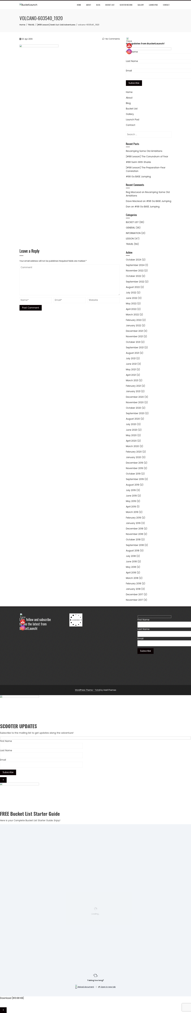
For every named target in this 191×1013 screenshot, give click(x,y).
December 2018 (134, 528)
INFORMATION (133, 233)
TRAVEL (129, 244)
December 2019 (134, 462)
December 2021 (134, 331)
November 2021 (134, 336)
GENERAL (130, 227)
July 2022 (131, 292)
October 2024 (133, 259)
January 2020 (133, 457)
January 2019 (133, 523)
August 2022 (133, 287)
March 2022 (132, 314)
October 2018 (133, 539)
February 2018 (133, 583)
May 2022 (131, 303)
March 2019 (132, 512)
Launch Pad (153, 4)
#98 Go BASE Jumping (138, 176)
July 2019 (131, 490)
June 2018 (131, 561)
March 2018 (132, 578)
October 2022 (133, 276)
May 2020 (131, 435)
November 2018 (134, 534)
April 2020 (131, 440)
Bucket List (109, 4)
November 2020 (135, 402)
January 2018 (133, 589)
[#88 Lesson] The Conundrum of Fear (147, 156)
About (88, 4)
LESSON (130, 238)
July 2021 (131, 358)
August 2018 (132, 550)
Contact (166, 4)
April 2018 (131, 572)
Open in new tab (108, 987)
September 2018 (135, 545)
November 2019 (134, 468)
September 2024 (135, 265)
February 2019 (133, 517)
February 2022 (134, 320)
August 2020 (133, 418)
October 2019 (133, 473)
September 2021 (135, 347)
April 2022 (131, 309)
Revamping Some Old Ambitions (144, 151)
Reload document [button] (85, 987)
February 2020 (134, 451)
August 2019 (132, 484)
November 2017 (134, 599)
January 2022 (133, 325)
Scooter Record (126, 4)
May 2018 (131, 567)
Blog (98, 4)
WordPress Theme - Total (87, 690)
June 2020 (131, 429)
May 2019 (131, 501)
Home (79, 4)
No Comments (112, 38)
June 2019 (131, 495)
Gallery (141, 4)
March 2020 (132, 446)
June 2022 (131, 298)
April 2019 (131, 506)
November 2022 (135, 270)
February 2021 (133, 385)
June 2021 (131, 363)
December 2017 (134, 594)
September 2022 (135, 281)
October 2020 (133, 407)
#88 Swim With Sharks (138, 162)
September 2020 (135, 413)
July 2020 (131, 424)
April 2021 (131, 375)
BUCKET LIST (132, 222)
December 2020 (135, 397)
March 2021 (132, 380)
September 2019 (135, 479)
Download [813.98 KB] (12, 998)
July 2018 (131, 556)
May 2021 (131, 369)
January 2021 (133, 391)
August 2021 (132, 353)
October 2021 (133, 342)
